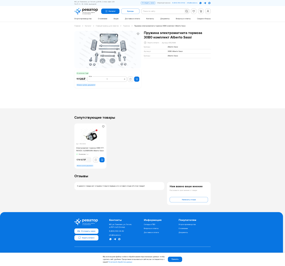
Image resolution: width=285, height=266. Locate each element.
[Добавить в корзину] (136, 79)
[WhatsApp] (200, 3)
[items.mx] (209, 3)
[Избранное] (193, 11)
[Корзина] (201, 11)
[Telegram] (205, 3)
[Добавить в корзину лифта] (130, 79)
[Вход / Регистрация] (208, 11)
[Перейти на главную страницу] (86, 11)
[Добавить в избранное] (138, 34)
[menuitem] (83, 19)
